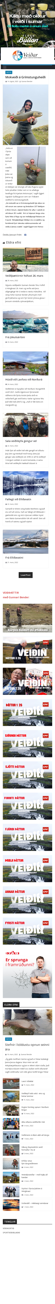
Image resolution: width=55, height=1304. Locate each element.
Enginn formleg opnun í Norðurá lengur (34, 1108)
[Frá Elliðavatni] (25, 531)
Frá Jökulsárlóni (15, 337)
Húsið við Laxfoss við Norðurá (23, 379)
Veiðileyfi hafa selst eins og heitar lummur (33, 1094)
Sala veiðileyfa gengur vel (21, 441)
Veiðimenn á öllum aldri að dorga (35, 1135)
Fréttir (8, 72)
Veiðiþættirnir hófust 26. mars (24, 275)
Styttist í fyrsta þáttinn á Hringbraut (31, 1189)
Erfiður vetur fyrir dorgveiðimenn (29, 1162)
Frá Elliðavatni (14, 557)
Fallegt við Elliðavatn (18, 499)
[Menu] (5, 67)
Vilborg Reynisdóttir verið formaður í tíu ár (32, 1148)
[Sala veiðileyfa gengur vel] (25, 414)
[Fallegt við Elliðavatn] (25, 473)
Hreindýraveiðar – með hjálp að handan (34, 1176)
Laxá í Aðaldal (27, 1081)
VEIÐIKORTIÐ (8, 1228)
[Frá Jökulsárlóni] (25, 311)
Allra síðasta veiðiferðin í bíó (33, 1122)
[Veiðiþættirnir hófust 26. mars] (25, 249)
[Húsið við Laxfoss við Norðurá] (25, 353)
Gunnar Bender (26, 81)
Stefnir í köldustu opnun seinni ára (27, 1046)
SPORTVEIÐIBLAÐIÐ (11, 1232)
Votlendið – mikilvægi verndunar (34, 1203)
